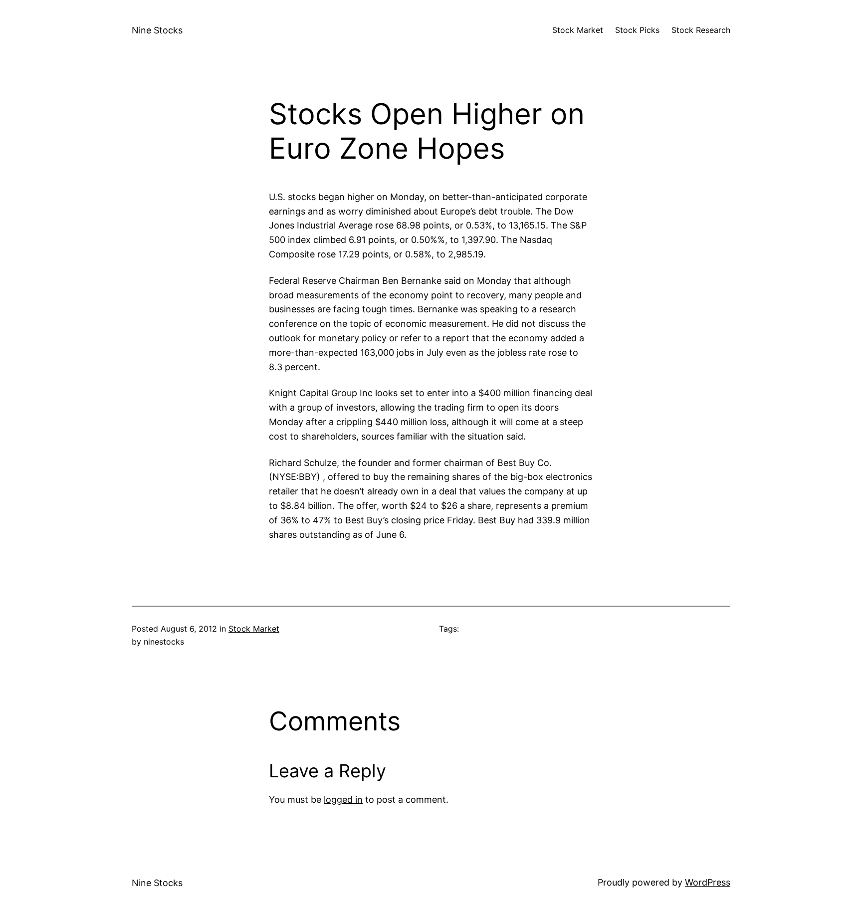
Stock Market (253, 629)
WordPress (707, 882)
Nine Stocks (157, 30)
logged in (343, 799)
